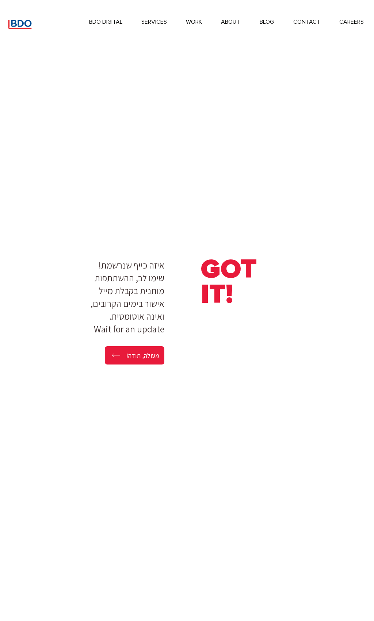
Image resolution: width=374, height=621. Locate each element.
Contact (306, 22)
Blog (267, 22)
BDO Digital (106, 22)
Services (154, 22)
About (230, 22)
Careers (351, 22)
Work (194, 22)
